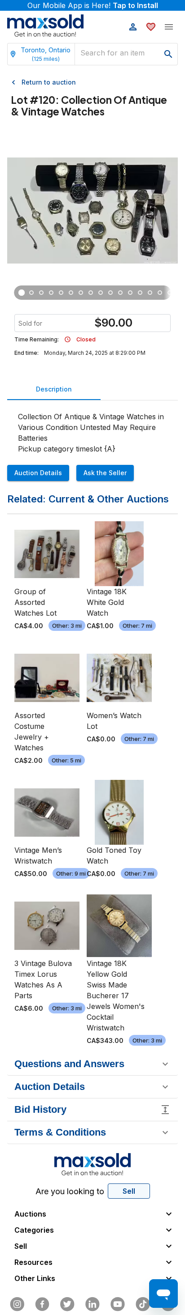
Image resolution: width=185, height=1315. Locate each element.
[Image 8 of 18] (90, 292)
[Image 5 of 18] (61, 292)
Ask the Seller (105, 473)
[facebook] (42, 1304)
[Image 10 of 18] (110, 292)
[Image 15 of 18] (160, 292)
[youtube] (117, 1304)
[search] (168, 54)
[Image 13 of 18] (140, 292)
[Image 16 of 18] (169, 292)
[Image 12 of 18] (130, 292)
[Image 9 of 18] (100, 292)
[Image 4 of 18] (51, 292)
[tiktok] (143, 1304)
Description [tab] (54, 389)
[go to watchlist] (151, 26)
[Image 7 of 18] (81, 292)
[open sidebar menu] (169, 26)
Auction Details (38, 473)
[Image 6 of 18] (71, 292)
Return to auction (49, 82)
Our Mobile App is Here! (92, 5)
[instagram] (17, 1304)
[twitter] (67, 1304)
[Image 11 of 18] (120, 292)
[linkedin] (92, 1304)
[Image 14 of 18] (150, 292)
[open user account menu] (133, 26)
